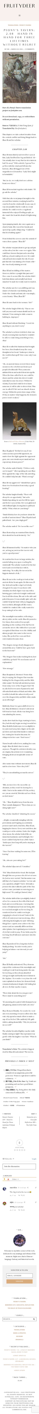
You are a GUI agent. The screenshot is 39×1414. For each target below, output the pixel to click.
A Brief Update (19, 1370)
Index (22, 1061)
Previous (10, 1061)
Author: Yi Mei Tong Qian (11, 1101)
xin (8, 49)
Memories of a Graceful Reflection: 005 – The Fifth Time (31, 1119)
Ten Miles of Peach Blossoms (19, 1308)
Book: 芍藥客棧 (25, 1097)
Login (34, 1159)
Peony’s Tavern (19, 1301)
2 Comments (29, 49)
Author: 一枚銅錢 (8, 1105)
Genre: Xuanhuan (27, 1101)
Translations (13, 25)
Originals (19, 1339)
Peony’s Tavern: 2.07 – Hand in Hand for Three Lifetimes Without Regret (8, 1121)
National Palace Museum (16, 441)
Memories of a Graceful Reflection (19, 1305)
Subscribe (19, 1281)
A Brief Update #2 (19, 1355)
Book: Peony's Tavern (10, 1097)
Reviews (19, 1336)
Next (31, 1061)
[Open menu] (19, 17)
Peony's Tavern (25, 25)
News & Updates (19, 1333)
